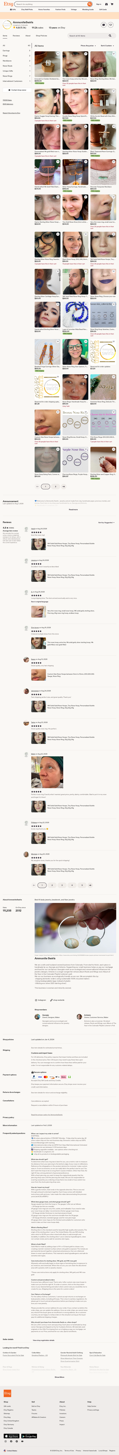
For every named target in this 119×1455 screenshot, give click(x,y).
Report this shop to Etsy (11, 113)
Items (5, 36)
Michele (34, 854)
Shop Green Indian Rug (11, 1369)
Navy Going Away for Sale (98, 1372)
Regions (112, 1451)
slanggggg (35, 691)
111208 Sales (7, 100)
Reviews (16, 36)
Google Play (29, 1436)
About (27, 36)
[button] (103, 25)
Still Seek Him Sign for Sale (99, 1369)
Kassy (33, 659)
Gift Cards (103, 9)
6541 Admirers (8, 104)
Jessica (34, 560)
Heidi (33, 529)
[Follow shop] (110, 25)
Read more (73, 509)
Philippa (34, 822)
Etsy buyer (35, 627)
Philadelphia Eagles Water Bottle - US (44, 1371)
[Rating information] (14, 27)
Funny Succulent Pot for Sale (13, 1355)
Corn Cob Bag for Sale (97, 1355)
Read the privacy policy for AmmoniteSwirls (47, 1115)
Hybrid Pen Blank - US (68, 1369)
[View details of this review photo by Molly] (47, 772)
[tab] (17, 45)
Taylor (33, 722)
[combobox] (50, 4)
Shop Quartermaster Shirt (70, 1361)
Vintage (74, 9)
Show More (59, 1377)
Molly (33, 754)
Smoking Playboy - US (40, 1355)
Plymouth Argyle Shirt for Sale (71, 1355)
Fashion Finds (60, 9)
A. (32, 592)
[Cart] (112, 4)
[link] (37, 486)
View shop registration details (43, 1340)
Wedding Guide (88, 9)
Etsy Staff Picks (27, 9)
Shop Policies (41, 36)
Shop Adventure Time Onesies (72, 1358)
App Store (11, 1436)
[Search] (90, 4)
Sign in (98, 4)
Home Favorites (44, 9)
